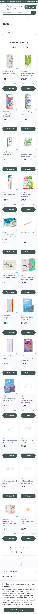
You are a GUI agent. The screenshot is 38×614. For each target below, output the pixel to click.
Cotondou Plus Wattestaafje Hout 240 (9, 523)
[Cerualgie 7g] (10, 142)
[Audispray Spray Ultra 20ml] (10, 101)
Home (3, 18)
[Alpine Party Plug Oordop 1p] (28, 345)
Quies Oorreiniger (8, 194)
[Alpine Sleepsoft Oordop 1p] (28, 182)
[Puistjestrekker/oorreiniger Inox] (10, 345)
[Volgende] (26, 552)
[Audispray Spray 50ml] (28, 101)
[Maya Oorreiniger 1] (28, 222)
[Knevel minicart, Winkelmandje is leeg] (26, 7)
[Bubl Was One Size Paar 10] (28, 428)
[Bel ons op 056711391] (22, 7)
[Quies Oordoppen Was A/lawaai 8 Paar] (28, 142)
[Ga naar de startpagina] (13, 7)
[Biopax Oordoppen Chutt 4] (28, 509)
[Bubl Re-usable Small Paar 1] (10, 468)
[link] (11, 552)
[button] (19, 32)
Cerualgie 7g (6, 154)
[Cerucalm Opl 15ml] (10, 61)
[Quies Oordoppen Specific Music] (10, 386)
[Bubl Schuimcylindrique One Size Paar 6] (28, 386)
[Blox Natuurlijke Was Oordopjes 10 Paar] (28, 265)
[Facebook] (16, 564)
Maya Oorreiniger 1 (27, 233)
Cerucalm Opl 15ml (8, 73)
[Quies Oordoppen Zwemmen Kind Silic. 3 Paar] (10, 222)
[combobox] (17, 13)
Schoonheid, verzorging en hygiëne (19, 18)
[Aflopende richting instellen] (27, 47)
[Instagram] (21, 564)
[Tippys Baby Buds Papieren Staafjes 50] (10, 265)
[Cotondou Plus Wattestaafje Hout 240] (10, 509)
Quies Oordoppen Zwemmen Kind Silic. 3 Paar (9, 237)
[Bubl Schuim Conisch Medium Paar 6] (10, 428)
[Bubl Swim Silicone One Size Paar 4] (28, 468)
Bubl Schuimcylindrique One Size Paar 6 (27, 400)
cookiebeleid (27, 604)
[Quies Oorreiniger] (10, 182)
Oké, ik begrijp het (19, 610)
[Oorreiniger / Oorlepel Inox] (10, 305)
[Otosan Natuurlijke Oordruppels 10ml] (28, 61)
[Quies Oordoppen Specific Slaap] (28, 305)
